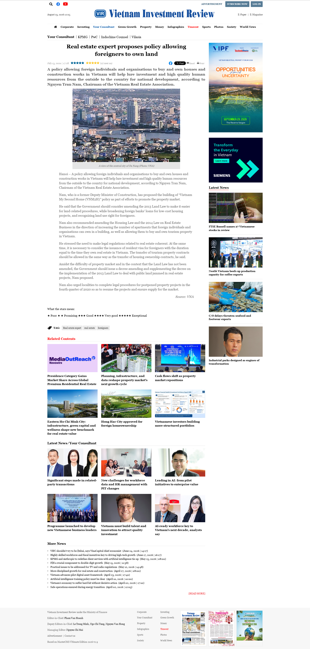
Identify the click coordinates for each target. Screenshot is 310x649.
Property (146, 26)
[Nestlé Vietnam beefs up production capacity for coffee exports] (236, 252)
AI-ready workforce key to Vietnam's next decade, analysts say (178, 530)
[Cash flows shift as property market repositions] (180, 358)
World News (248, 26)
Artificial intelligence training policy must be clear (78, 579)
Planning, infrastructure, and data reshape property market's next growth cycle (124, 380)
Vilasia (136, 37)
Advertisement (211, 4)
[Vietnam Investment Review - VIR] (155, 23)
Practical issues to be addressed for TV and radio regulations (84, 567)
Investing (83, 26)
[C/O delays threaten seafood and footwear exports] (236, 297)
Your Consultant (103, 26)
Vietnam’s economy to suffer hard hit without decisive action (84, 583)
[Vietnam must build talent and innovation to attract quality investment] (126, 508)
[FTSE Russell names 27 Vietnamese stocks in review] (236, 208)
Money (159, 26)
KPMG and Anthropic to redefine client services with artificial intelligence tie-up (94, 559)
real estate (89, 328)
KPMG (83, 37)
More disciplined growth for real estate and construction (81, 571)
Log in (257, 4)
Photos (218, 26)
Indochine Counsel (114, 37)
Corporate (67, 26)
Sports (206, 26)
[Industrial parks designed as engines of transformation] (236, 341)
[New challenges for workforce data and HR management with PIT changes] (126, 462)
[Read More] (197, 593)
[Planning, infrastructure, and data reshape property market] (126, 358)
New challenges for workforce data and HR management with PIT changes (124, 484)
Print (202, 63)
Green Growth (127, 26)
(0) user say (106, 63)
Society (231, 26)
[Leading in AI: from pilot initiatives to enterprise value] (180, 462)
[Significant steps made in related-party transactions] (72, 462)
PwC (94, 37)
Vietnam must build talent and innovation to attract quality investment (123, 530)
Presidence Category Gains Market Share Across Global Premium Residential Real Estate (71, 380)
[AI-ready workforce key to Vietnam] (180, 508)
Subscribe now (237, 4)
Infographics (176, 26)
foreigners (103, 328)
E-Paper (242, 14)
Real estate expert (72, 328)
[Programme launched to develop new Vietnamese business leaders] (72, 508)
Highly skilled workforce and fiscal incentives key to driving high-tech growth (93, 555)
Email (192, 63)
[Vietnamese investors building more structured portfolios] (180, 404)
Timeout (193, 26)
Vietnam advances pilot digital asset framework (76, 574)
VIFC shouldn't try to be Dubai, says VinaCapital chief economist (86, 550)
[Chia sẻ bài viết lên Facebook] (170, 63)
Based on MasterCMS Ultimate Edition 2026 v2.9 (72, 641)
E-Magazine (256, 14)
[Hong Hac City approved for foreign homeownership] (126, 404)
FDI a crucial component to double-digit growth (76, 562)
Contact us (70, 635)
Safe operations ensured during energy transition (77, 587)
